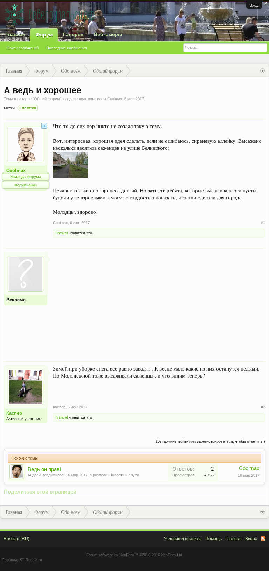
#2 (263, 407)
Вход (254, 5)
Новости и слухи (124, 475)
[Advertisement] (159, 301)
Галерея (73, 34)
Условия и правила (183, 538)
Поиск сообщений (23, 48)
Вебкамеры (108, 34)
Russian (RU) (16, 538)
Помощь (213, 538)
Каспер (14, 413)
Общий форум (47, 99)
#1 (263, 222)
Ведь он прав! (44, 469)
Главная (15, 34)
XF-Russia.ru (30, 560)
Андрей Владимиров (46, 475)
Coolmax (114, 99)
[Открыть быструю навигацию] (262, 70)
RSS (263, 538)
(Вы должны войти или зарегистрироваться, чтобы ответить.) (210, 441)
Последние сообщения (66, 48)
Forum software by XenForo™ (134, 555)
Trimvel (61, 233)
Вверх (251, 538)
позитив (29, 108)
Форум (44, 35)
